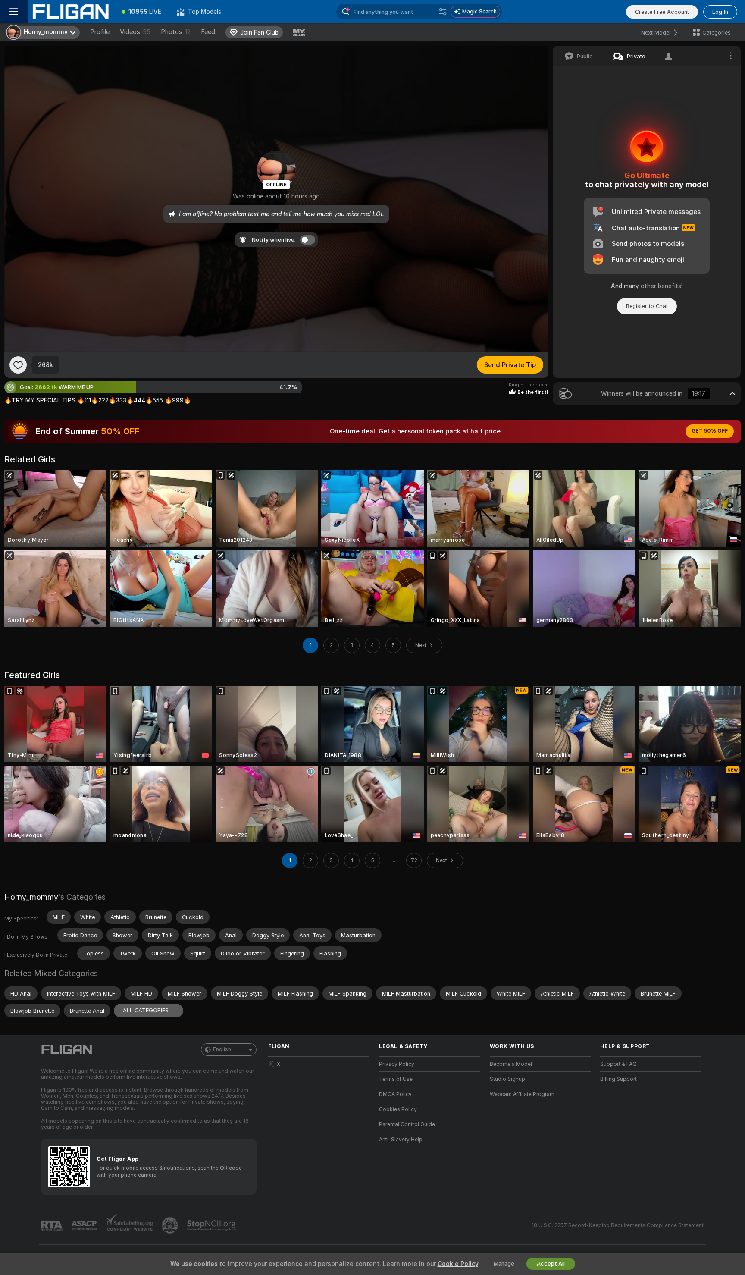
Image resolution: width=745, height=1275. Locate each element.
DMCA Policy (395, 1094)
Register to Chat (647, 306)
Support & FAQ (618, 1064)
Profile (100, 32)
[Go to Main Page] (71, 11)
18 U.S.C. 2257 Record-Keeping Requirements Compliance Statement (618, 1225)
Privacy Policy (396, 1064)
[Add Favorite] (18, 365)
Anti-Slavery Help (401, 1140)
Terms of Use (396, 1079)
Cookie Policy (458, 1263)
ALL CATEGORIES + (148, 1010)
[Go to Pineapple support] (171, 1225)
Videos (135, 32)
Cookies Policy (398, 1109)
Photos (176, 32)
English (222, 1049)
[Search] (443, 12)
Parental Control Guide (407, 1124)
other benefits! (661, 286)
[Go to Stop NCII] (212, 1225)
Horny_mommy (31, 896)
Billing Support (618, 1079)
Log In (720, 12)
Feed (208, 32)
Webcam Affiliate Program (522, 1094)
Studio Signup (507, 1079)
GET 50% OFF (710, 431)
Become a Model (511, 1064)
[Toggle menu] (14, 11)
